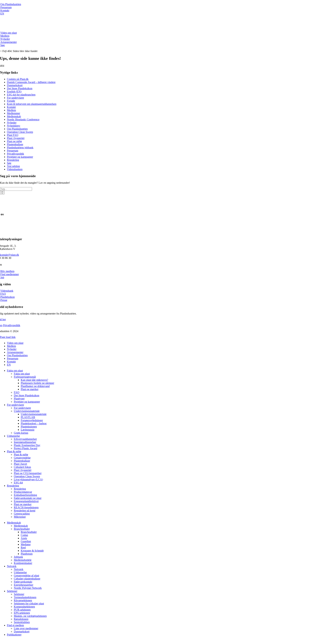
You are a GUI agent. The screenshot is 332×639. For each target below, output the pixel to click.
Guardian (26, 541)
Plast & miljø (14, 451)
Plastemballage (15, 144)
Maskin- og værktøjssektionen (30, 615)
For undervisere (15, 97)
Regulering (13, 159)
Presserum (6, 7)
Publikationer (14, 634)
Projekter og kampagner (20, 156)
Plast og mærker (29, 389)
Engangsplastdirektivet (26, 501)
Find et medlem (15, 625)
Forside (11, 100)
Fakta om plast (15, 370)
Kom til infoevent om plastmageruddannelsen (31, 103)
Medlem (4, 35)
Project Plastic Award (25, 448)
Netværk (11, 566)
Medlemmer (13, 113)
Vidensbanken (14, 169)
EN (2, 13)
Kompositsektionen (24, 606)
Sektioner (12, 591)
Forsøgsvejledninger (32, 420)
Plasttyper (19, 398)
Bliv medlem (7, 271)
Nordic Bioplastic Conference (23, 119)
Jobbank (18, 556)
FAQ (3, 293)
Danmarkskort (14, 85)
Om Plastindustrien (10, 4)
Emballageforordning (25, 495)
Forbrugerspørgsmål (25, 376)
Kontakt (4, 10)
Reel (23, 547)
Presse (3, 300)
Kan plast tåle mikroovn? (34, 379)
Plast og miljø (14, 141)
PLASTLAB (28, 417)
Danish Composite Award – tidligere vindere (31, 82)
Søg (2, 45)
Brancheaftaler (22, 528)
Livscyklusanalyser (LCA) (28, 479)
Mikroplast (20, 516)
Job (2, 277)
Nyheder (5, 38)
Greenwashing (22, 513)
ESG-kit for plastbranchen (21, 94)
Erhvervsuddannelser (25, 439)
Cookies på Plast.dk (18, 79)
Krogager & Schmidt (32, 550)
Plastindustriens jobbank (20, 147)
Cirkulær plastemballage (27, 578)
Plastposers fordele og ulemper (37, 383)
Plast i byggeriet (15, 138)
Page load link (8, 337)
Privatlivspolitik (15, 153)
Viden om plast (8, 32)
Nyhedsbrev (13, 125)
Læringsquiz (27, 429)
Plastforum (27, 553)
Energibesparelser (23, 584)
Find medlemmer (9, 274)
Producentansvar (23, 491)
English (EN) (14, 91)
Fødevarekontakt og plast (27, 498)
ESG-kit (18, 482)
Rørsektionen (21, 619)
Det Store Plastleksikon (19, 88)
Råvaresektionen (23, 600)
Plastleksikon (7, 296)
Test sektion (13, 166)
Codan (24, 535)
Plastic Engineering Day (27, 445)
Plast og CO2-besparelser (28, 473)
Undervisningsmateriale (27, 411)
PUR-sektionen (22, 609)
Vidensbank (6, 290)
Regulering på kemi (24, 510)
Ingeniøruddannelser (25, 442)
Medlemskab (14, 116)
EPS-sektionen (22, 612)
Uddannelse (13, 435)
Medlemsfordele (22, 559)
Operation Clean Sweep (20, 131)
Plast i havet (20, 463)
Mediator (26, 544)
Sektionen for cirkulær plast (29, 603)
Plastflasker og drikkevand (35, 386)
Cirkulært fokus (22, 467)
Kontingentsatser (23, 563)
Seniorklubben (22, 622)
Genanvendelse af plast (26, 575)
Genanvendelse (22, 457)
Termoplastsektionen (25, 597)
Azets (24, 538)
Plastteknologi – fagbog (34, 423)
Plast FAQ (12, 135)
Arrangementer (8, 42)
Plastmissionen (29, 426)
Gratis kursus (21, 432)
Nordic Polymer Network (28, 587)
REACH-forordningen (26, 507)
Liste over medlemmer (26, 628)
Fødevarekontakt (23, 581)
